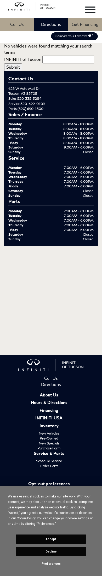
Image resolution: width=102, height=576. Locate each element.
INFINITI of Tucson (22, 59)
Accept (51, 539)
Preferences (51, 564)
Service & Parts (49, 454)
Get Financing (85, 24)
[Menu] (90, 11)
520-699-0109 (32, 104)
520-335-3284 (29, 98)
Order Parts (49, 466)
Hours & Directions (49, 403)
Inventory (49, 426)
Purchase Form (48, 448)
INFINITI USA (49, 418)
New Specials (49, 443)
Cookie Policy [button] (26, 518)
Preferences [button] (46, 524)
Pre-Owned (49, 438)
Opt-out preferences (49, 484)
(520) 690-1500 (30, 109)
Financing (48, 410)
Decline (51, 551)
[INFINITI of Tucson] (31, 5)
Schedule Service (49, 461)
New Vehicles (49, 433)
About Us (49, 395)
